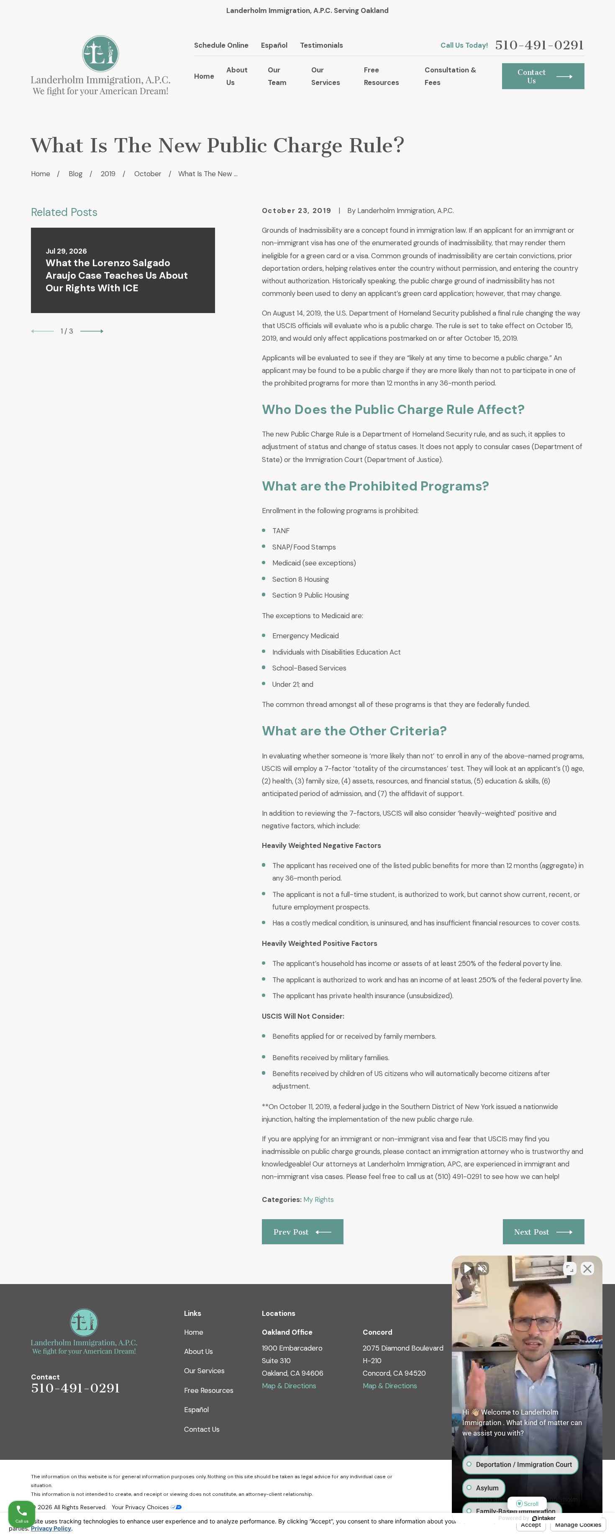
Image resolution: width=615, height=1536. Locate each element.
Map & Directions (289, 1385)
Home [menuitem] (204, 76)
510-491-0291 (539, 45)
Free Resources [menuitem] (381, 76)
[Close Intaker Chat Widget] (587, 1268)
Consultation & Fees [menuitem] (451, 76)
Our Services (204, 1370)
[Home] (101, 65)
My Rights (318, 1199)
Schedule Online (221, 45)
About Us (198, 1351)
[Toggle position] (570, 1268)
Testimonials (321, 45)
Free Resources (208, 1390)
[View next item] (91, 331)
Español (274, 45)
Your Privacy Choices (141, 1507)
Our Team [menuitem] (277, 76)
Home (193, 1332)
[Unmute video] (467, 1268)
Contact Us (202, 1429)
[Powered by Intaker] (543, 1518)
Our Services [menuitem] (325, 76)
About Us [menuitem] (237, 76)
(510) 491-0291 (458, 1176)
